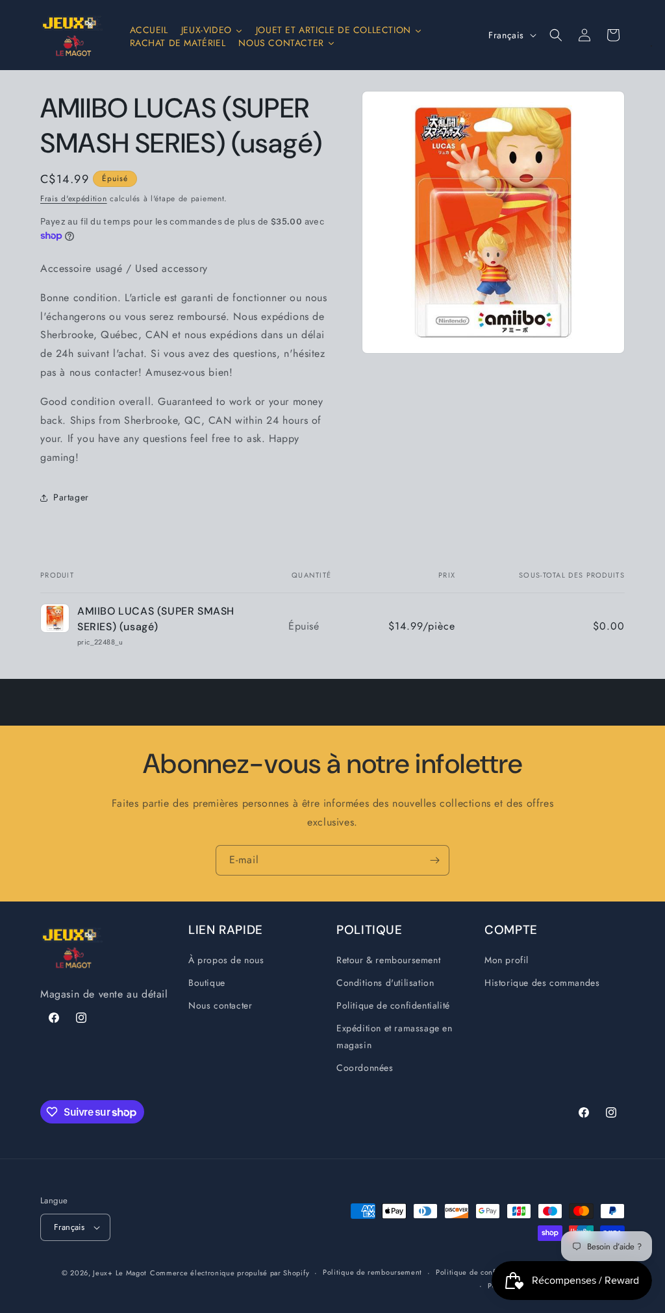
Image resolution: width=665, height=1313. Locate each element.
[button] (556, 35)
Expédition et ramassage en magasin (394, 1036)
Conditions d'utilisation (385, 982)
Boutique (206, 982)
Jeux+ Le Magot (120, 1273)
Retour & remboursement (388, 959)
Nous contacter (220, 1005)
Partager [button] (71, 497)
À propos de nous (226, 959)
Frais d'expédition (73, 198)
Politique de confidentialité (393, 1005)
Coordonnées (365, 1067)
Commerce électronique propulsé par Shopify (229, 1273)
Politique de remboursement (372, 1272)
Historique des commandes (541, 982)
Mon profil (506, 959)
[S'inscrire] (434, 860)
